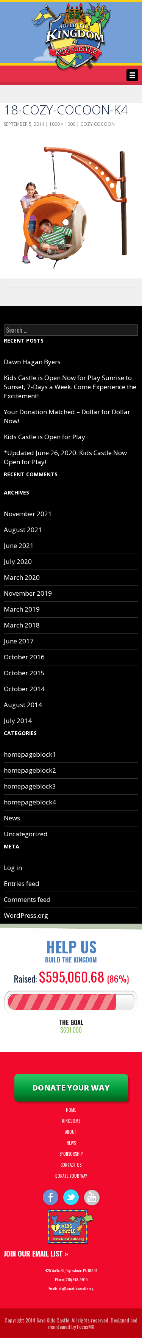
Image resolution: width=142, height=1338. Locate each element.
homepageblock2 (30, 770)
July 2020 (18, 561)
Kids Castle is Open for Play (44, 436)
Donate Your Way (71, 1088)
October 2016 (24, 657)
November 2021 (28, 513)
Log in (13, 867)
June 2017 (19, 641)
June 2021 (19, 545)
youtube (92, 1197)
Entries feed (21, 883)
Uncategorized (26, 833)
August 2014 (23, 704)
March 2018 (22, 625)
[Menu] (132, 75)
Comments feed (27, 899)
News (12, 818)
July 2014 (18, 720)
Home (71, 1110)
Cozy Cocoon (97, 124)
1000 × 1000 (62, 124)
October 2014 (24, 688)
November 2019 (28, 593)
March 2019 (22, 609)
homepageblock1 (30, 754)
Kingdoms (71, 1121)
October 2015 (24, 672)
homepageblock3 (30, 786)
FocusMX (85, 1326)
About (71, 1132)
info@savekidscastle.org (76, 1288)
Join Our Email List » (36, 1253)
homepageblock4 (30, 802)
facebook (50, 1197)
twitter (71, 1197)
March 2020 (22, 577)
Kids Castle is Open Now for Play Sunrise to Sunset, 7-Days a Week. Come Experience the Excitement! (70, 386)
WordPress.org (26, 915)
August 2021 (23, 529)
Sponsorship (71, 1154)
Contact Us (71, 1165)
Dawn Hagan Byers (32, 361)
